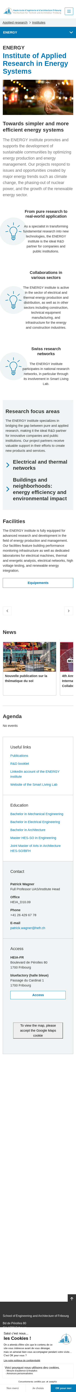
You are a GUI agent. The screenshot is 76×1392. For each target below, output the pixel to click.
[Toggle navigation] (69, 11)
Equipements (38, 583)
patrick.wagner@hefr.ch (27, 928)
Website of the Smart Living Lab (33, 784)
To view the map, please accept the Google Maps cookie (38, 1030)
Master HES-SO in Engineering (33, 838)
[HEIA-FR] (32, 11)
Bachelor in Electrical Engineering (35, 822)
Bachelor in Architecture (27, 830)
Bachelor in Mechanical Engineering (36, 814)
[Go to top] (72, 1299)
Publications (19, 756)
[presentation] (7, 611)
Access (38, 995)
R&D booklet (19, 763)
